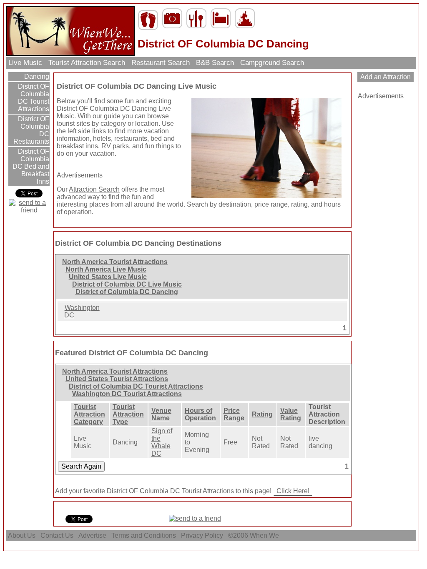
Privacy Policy (202, 535)
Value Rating (290, 414)
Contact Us (57, 535)
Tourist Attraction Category (89, 414)
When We (265, 535)
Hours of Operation (200, 414)
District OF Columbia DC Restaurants (31, 130)
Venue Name (161, 414)
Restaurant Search (160, 63)
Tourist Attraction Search (86, 63)
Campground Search (272, 63)
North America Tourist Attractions (115, 261)
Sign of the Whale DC (162, 442)
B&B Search (215, 63)
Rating (262, 414)
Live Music (25, 63)
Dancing (36, 76)
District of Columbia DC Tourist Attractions (136, 386)
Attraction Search (94, 189)
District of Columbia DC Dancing (126, 291)
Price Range (234, 414)
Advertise (92, 535)
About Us (21, 535)
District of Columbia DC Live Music (127, 284)
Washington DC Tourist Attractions (127, 393)
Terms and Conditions (144, 535)
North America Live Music (105, 269)
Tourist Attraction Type (128, 414)
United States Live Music (108, 276)
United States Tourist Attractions (116, 378)
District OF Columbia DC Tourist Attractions (32, 97)
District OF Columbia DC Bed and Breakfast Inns (31, 166)
